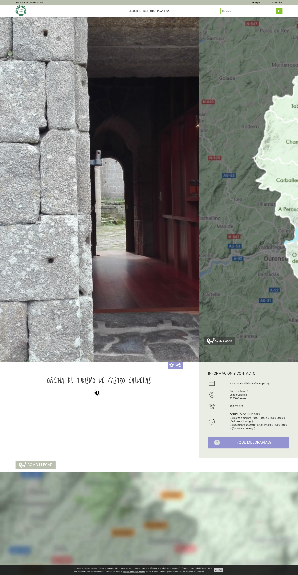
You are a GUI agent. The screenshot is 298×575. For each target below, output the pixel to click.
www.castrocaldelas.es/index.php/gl (249, 383)
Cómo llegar (223, 340)
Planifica (163, 10)
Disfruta (149, 10)
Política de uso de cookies (134, 572)
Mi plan (257, 2)
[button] (171, 365)
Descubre (135, 10)
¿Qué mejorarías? (254, 442)
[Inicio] (21, 11)
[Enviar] (279, 11)
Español (276, 2)
